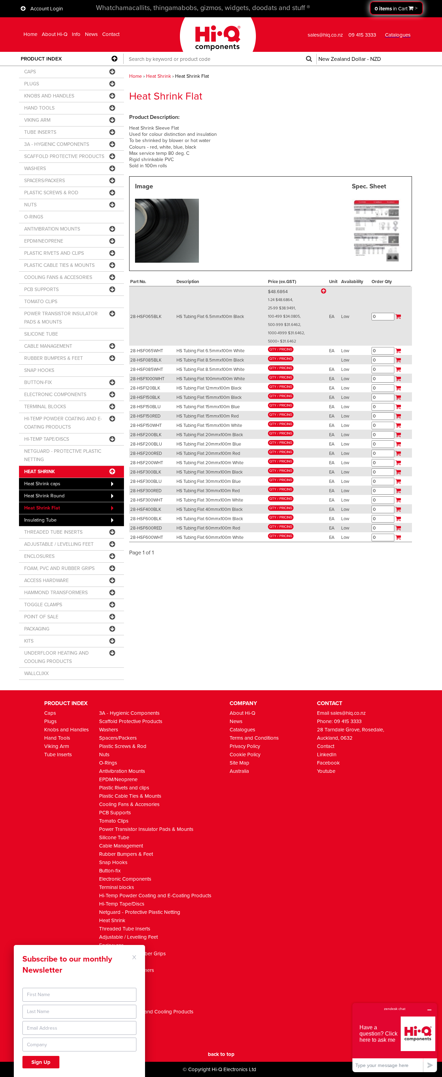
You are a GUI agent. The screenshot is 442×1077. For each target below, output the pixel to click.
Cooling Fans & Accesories (129, 804)
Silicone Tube (114, 837)
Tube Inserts (58, 754)
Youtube (326, 771)
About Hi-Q (54, 34)
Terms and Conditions (254, 738)
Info (76, 34)
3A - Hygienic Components (129, 713)
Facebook (328, 763)
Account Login (46, 9)
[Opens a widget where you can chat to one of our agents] (395, 1037)
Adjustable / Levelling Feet (128, 937)
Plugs (50, 721)
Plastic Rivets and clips (124, 788)
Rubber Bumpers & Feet (126, 854)
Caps (50, 713)
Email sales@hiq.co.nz (341, 713)
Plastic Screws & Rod (122, 746)
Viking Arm (56, 746)
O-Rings (108, 763)
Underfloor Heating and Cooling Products (146, 1012)
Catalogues (242, 730)
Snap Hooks (113, 862)
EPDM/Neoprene (118, 779)
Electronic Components (125, 879)
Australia (239, 771)
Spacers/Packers (118, 738)
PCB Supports (115, 812)
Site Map (239, 763)
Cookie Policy (245, 754)
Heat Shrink (158, 76)
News (91, 34)
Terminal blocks (116, 887)
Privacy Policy (245, 746)
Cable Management (121, 846)
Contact (110, 34)
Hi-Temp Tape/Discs (121, 904)
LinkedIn (326, 754)
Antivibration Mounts (122, 771)
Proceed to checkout (396, 8)
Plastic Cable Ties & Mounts (130, 796)
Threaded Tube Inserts (124, 929)
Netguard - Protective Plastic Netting (139, 912)
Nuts (104, 754)
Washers (108, 730)
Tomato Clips (113, 821)
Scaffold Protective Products (130, 721)
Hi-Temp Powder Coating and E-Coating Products (155, 895)
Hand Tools (57, 738)
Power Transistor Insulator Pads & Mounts (146, 829)
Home (30, 34)
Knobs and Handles (66, 730)
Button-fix (110, 871)
